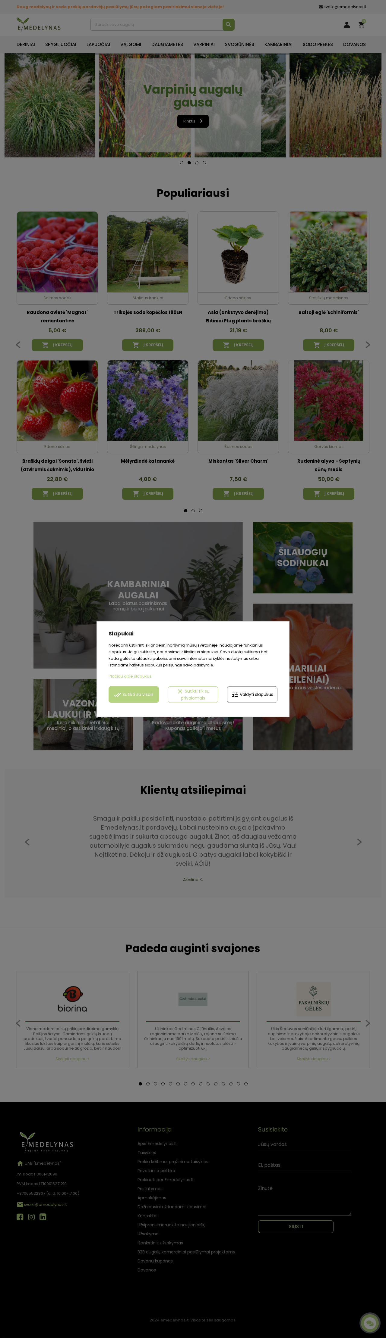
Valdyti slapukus (252, 694)
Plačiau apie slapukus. (130, 676)
